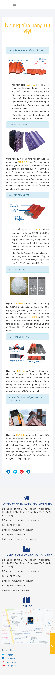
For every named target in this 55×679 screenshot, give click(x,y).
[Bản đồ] (27, 626)
